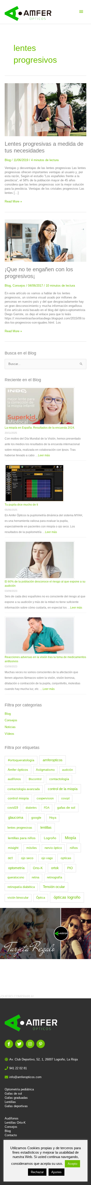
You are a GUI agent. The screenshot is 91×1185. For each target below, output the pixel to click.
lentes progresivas (19, 827)
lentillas (46, 827)
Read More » (13, 201)
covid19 (12, 807)
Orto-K (38, 868)
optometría (16, 868)
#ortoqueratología (21, 760)
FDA (46, 807)
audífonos (14, 779)
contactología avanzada (23, 789)
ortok (55, 868)
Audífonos (11, 1118)
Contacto (11, 1135)
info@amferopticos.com (25, 1077)
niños (74, 848)
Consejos (19, 285)
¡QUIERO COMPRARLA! (17, 996)
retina (35, 877)
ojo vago (47, 858)
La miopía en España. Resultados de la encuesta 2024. (40, 427)
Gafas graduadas (16, 1097)
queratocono (15, 877)
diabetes (31, 807)
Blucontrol (35, 779)
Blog (8, 160)
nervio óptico (53, 848)
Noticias (10, 727)
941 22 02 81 (18, 1068)
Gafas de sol (13, 1093)
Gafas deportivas (16, 1106)
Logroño (50, 838)
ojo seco (27, 858)
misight (13, 848)
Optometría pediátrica (19, 1089)
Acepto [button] (72, 1163)
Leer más (44, 455)
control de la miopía (62, 789)
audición (67, 769)
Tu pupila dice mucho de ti (21, 504)
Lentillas (10, 1102)
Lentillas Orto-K (15, 1122)
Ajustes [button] (56, 1172)
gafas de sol (66, 807)
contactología (59, 779)
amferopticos (53, 760)
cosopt (65, 798)
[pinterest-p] (41, 1044)
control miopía (18, 798)
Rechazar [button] (37, 1172)
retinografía (54, 877)
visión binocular (17, 897)
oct (10, 858)
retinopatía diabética (21, 887)
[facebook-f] (9, 1044)
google (36, 817)
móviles (31, 848)
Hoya (52, 817)
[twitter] (20, 1044)
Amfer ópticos (18, 769)
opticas (66, 858)
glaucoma (15, 817)
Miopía (70, 838)
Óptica (40, 897)
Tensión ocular (54, 887)
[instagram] (30, 1044)
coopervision (45, 798)
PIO (70, 868)
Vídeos (9, 733)
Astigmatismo (45, 769)
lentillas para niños (21, 838)
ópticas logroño (67, 897)
